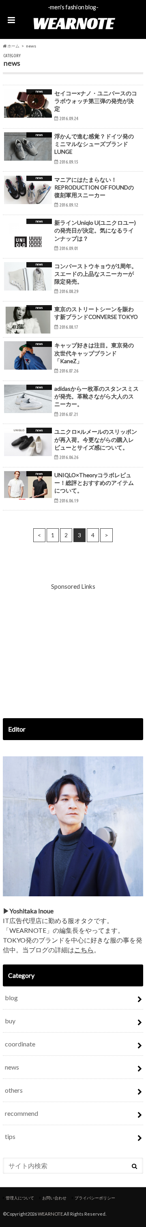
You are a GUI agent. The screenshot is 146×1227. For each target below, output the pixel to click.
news (12, 1067)
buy (10, 1021)
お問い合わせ (54, 1197)
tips (10, 1136)
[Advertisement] (73, 649)
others (14, 1090)
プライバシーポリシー (95, 1197)
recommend (21, 1113)
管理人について (20, 1197)
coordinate (20, 1044)
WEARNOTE (73, 23)
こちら (84, 950)
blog (11, 997)
